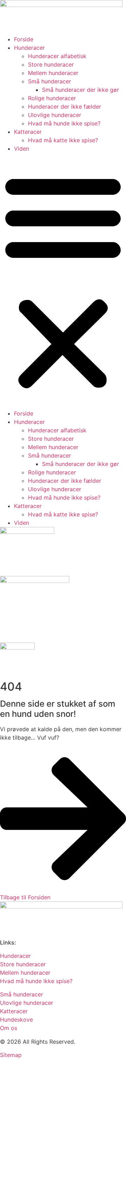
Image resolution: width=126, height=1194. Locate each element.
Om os (8, 1027)
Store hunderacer (51, 64)
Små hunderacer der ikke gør (80, 89)
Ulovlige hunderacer (54, 114)
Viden (21, 148)
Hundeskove (16, 1019)
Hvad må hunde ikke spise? (64, 123)
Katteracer (28, 131)
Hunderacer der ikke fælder (64, 106)
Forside (23, 39)
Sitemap (11, 1054)
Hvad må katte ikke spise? (63, 140)
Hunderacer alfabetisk (57, 56)
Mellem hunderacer (53, 72)
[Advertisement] (63, 1127)
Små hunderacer (49, 81)
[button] (63, 281)
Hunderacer (29, 47)
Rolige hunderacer (52, 98)
